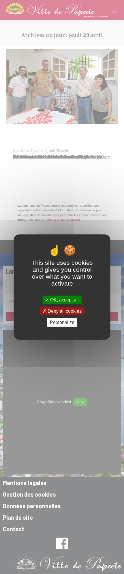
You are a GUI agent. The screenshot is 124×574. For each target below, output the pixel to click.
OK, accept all (64, 299)
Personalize (62, 322)
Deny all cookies (64, 311)
